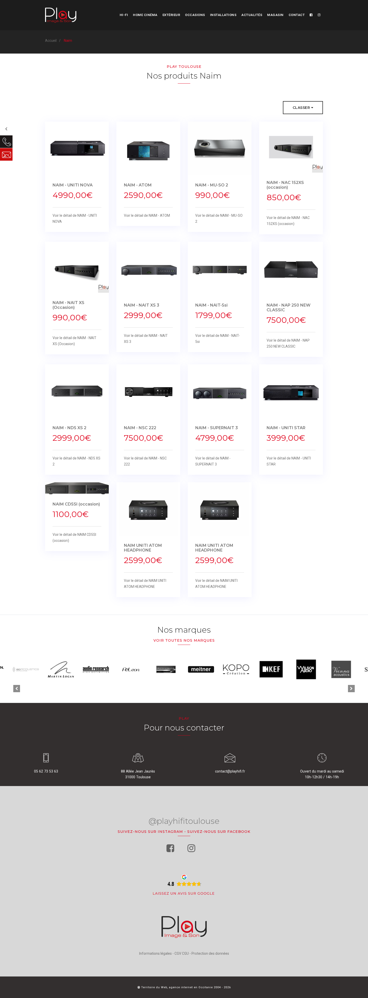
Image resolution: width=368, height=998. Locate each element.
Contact (297, 15)
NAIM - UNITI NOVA (73, 185)
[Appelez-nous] (6, 141)
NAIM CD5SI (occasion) (76, 504)
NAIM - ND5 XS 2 (69, 427)
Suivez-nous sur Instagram (150, 831)
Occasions (195, 15)
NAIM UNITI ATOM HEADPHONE (143, 548)
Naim (68, 41)
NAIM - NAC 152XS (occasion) (285, 185)
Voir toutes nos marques (184, 640)
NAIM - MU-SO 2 (211, 185)
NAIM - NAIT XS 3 (141, 305)
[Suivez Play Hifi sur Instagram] (319, 15)
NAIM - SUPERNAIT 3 (216, 427)
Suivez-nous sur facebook (218, 831)
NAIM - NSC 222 (140, 427)
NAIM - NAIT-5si (211, 305)
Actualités (251, 15)
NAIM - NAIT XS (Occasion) (68, 305)
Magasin (275, 15)
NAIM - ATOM (138, 185)
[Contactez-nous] (6, 154)
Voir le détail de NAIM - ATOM (147, 215)
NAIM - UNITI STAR (286, 427)
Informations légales (155, 953)
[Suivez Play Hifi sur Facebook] (311, 15)
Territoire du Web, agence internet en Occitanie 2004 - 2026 (185, 987)
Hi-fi (124, 15)
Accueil (51, 41)
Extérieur (171, 15)
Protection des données (210, 953)
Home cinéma (145, 15)
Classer (302, 107)
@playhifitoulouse (184, 821)
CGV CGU (181, 953)
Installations (223, 15)
